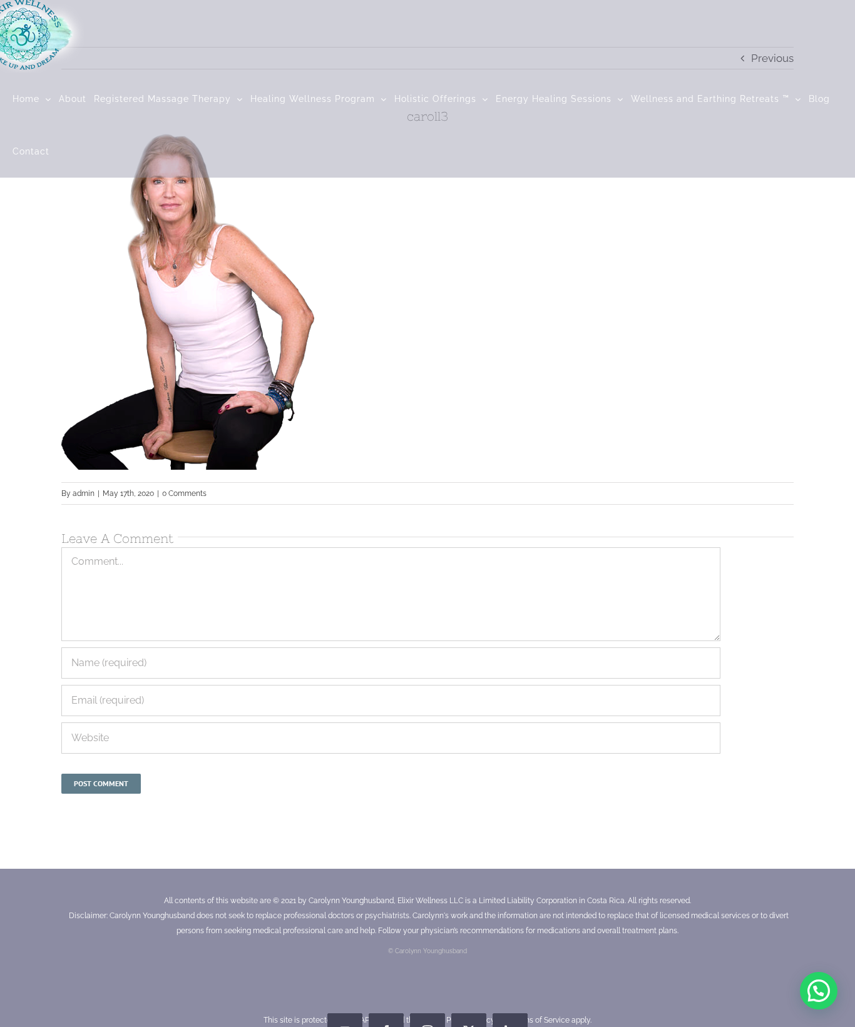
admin (84, 493)
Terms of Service (541, 1020)
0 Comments (184, 493)
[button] (818, 990)
